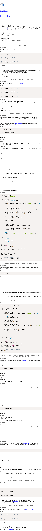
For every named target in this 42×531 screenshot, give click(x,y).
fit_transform (2, 10)
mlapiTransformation (4, 15)
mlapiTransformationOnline (5, 16)
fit (0, 9)
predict (1, 17)
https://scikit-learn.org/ (11, 28)
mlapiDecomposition (4, 11)
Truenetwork (10, 529)
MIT (8, 30)
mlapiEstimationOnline (4, 14)
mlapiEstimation (3, 12)
